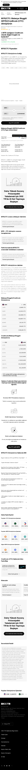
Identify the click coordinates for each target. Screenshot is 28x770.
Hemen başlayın (6, 595)
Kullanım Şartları (14, 674)
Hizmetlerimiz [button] (5, 742)
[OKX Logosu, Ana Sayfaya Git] (5, 8)
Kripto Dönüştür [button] (6, 753)
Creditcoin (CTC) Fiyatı (13, 155)
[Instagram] (6, 766)
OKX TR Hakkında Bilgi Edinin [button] (9, 731)
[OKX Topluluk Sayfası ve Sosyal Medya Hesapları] (11, 766)
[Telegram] (4, 766)
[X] (1, 766)
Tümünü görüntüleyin (8, 226)
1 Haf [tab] (12, 67)
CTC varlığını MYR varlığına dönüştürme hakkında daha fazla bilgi (14, 375)
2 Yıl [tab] (24, 67)
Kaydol (21, 8)
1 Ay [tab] (16, 67)
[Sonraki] (26, 694)
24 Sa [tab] (7, 67)
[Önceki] (2, 694)
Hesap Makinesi (9, 13)
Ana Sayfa (2, 13)
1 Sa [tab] (3, 67)
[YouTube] (9, 766)
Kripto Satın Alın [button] (6, 749)
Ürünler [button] (3, 738)
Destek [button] (3, 745)
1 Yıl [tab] (20, 67)
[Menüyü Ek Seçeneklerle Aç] (26, 8)
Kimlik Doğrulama (9, 422)
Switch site (6, 4)
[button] (17, 8)
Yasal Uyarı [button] (4, 734)
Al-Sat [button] (3, 756)
